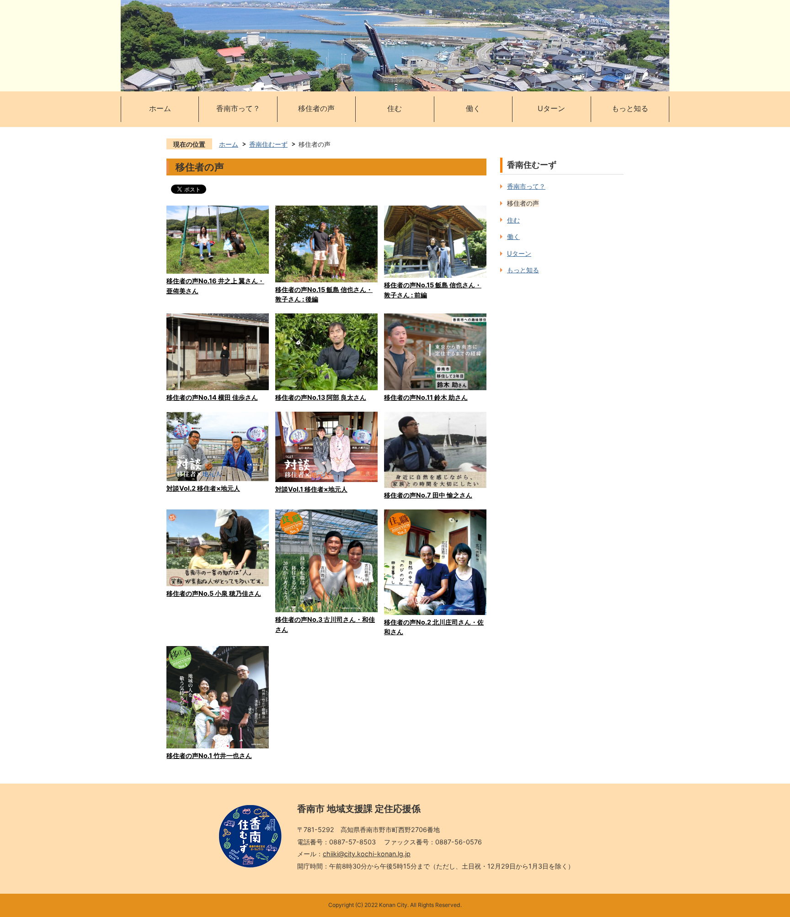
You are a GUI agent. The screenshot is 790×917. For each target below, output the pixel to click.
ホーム (160, 108)
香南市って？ (238, 108)
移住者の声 (316, 108)
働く (473, 108)
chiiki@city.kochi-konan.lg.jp (367, 854)
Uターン (551, 108)
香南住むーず (268, 144)
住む (394, 108)
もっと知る (630, 108)
